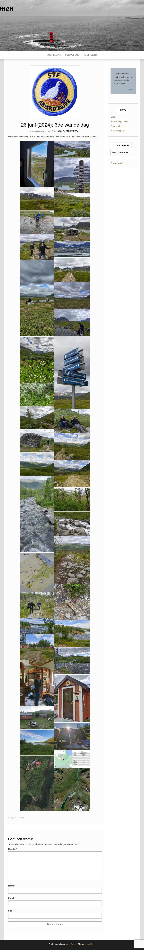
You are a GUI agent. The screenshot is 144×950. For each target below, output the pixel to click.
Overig (21, 817)
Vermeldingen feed (119, 121)
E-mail (12, 898)
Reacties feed (117, 125)
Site (10, 910)
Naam (11, 885)
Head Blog (90, 944)
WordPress (71, 944)
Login (113, 116)
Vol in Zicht (90, 54)
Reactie (12, 849)
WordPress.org (117, 130)
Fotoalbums (72, 54)
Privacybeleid (117, 162)
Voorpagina (54, 54)
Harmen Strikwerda (67, 131)
